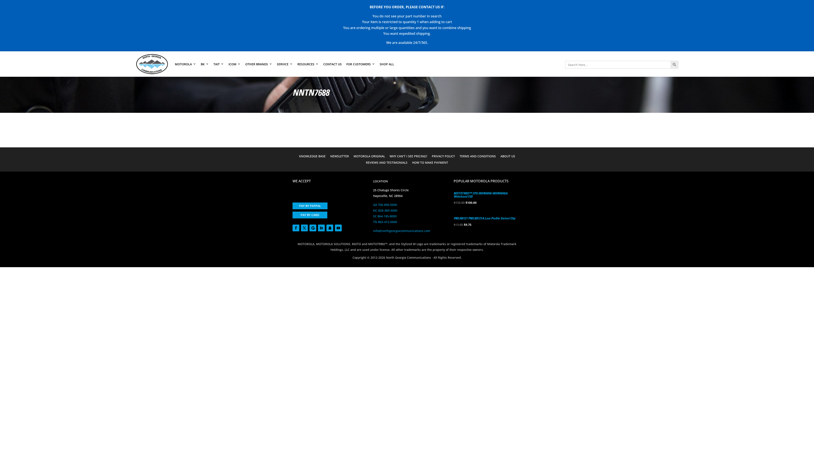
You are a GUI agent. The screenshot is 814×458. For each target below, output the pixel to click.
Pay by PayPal (310, 206)
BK (203, 64)
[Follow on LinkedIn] (321, 228)
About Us (507, 156)
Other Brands (256, 64)
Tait (216, 64)
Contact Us (332, 64)
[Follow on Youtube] (338, 228)
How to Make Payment (430, 163)
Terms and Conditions (478, 156)
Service (283, 64)
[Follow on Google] (312, 228)
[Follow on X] (304, 228)
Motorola (183, 64)
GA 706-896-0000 (385, 205)
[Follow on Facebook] (296, 228)
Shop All (387, 64)
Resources (305, 64)
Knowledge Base (312, 156)
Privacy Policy (443, 156)
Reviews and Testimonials (386, 163)
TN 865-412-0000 (385, 222)
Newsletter (339, 156)
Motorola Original (369, 156)
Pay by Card (310, 215)
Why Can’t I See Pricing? (408, 156)
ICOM (232, 64)
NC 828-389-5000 (385, 210)
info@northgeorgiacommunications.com (401, 231)
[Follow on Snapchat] (329, 228)
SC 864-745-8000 (385, 216)
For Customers (358, 64)
